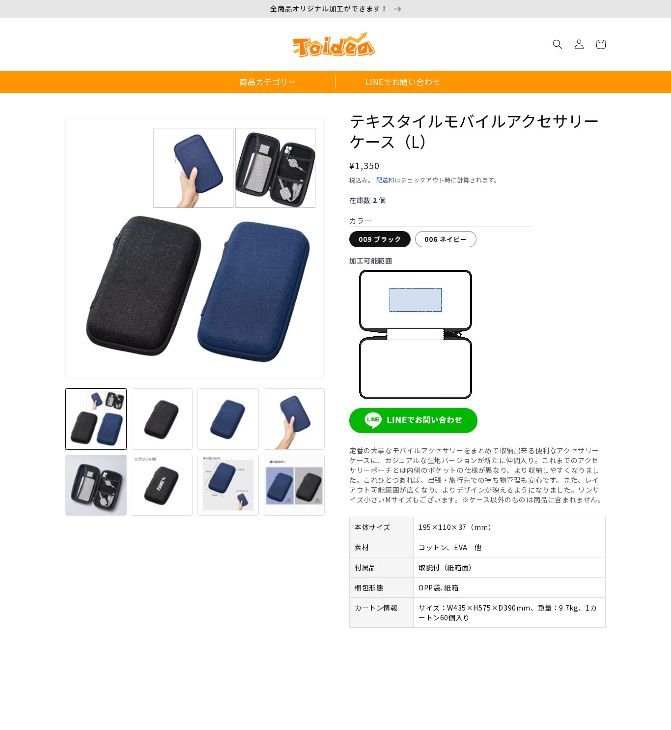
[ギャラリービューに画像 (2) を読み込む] (162, 419)
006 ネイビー (445, 239)
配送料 (385, 179)
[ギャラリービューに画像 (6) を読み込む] (162, 485)
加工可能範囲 (370, 260)
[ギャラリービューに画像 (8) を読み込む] (294, 485)
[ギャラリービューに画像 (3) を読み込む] (228, 419)
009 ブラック (380, 239)
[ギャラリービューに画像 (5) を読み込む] (96, 485)
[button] (557, 44)
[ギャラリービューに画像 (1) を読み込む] (96, 419)
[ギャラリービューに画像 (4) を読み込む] (294, 419)
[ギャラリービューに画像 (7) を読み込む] (228, 485)
